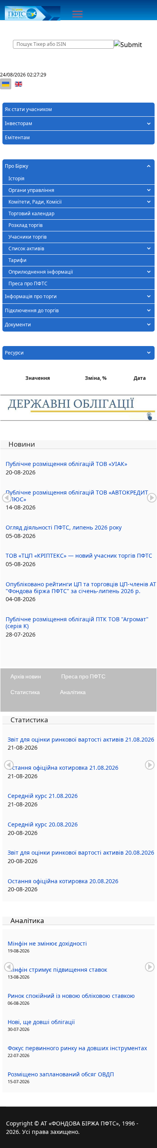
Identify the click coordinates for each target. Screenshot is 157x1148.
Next (152, 498)
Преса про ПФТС (28, 283)
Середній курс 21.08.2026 (43, 796)
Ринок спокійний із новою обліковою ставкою (71, 996)
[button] (149, 123)
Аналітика (73, 692)
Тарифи (17, 260)
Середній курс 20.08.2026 (43, 824)
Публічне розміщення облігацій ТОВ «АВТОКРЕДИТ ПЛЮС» (77, 495)
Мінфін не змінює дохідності (47, 943)
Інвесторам (18, 123)
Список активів (26, 248)
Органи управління (31, 190)
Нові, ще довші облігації (41, 1022)
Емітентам (17, 137)
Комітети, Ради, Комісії (35, 201)
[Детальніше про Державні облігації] (78, 408)
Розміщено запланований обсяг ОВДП (61, 1074)
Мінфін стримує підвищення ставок (57, 969)
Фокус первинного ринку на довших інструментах (77, 1048)
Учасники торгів (27, 236)
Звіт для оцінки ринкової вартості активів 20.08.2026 (81, 852)
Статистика (25, 692)
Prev (7, 498)
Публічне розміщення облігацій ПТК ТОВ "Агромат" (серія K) (77, 622)
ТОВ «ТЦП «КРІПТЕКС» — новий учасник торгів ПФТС (79, 555)
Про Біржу (16, 166)
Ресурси (14, 352)
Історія (16, 178)
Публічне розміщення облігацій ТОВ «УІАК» (66, 464)
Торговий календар (31, 213)
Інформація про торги (31, 296)
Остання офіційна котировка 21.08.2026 (63, 767)
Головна (21, 28)
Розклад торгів (25, 225)
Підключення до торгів (32, 310)
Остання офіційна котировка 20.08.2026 (63, 881)
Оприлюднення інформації (40, 271)
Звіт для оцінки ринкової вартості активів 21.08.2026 (81, 739)
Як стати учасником (28, 109)
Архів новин (25, 676)
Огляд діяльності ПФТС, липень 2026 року (64, 527)
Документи (18, 324)
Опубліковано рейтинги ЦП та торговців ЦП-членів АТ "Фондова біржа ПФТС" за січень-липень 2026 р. (81, 587)
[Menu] (77, 14)
